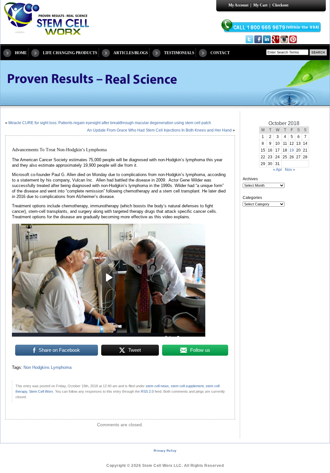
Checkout (280, 5)
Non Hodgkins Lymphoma (48, 367)
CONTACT (220, 53)
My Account (238, 5)
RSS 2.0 (147, 391)
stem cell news (157, 386)
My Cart (260, 5)
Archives (250, 179)
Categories (252, 197)
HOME (21, 53)
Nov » (290, 169)
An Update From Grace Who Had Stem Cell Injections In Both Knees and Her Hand (159, 130)
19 (291, 150)
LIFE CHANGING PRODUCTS (70, 53)
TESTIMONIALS (179, 53)
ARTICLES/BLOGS (130, 53)
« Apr (277, 169)
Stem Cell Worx (41, 391)
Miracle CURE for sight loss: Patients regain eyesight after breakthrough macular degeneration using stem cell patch (109, 123)
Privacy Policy (165, 450)
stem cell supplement (187, 386)
